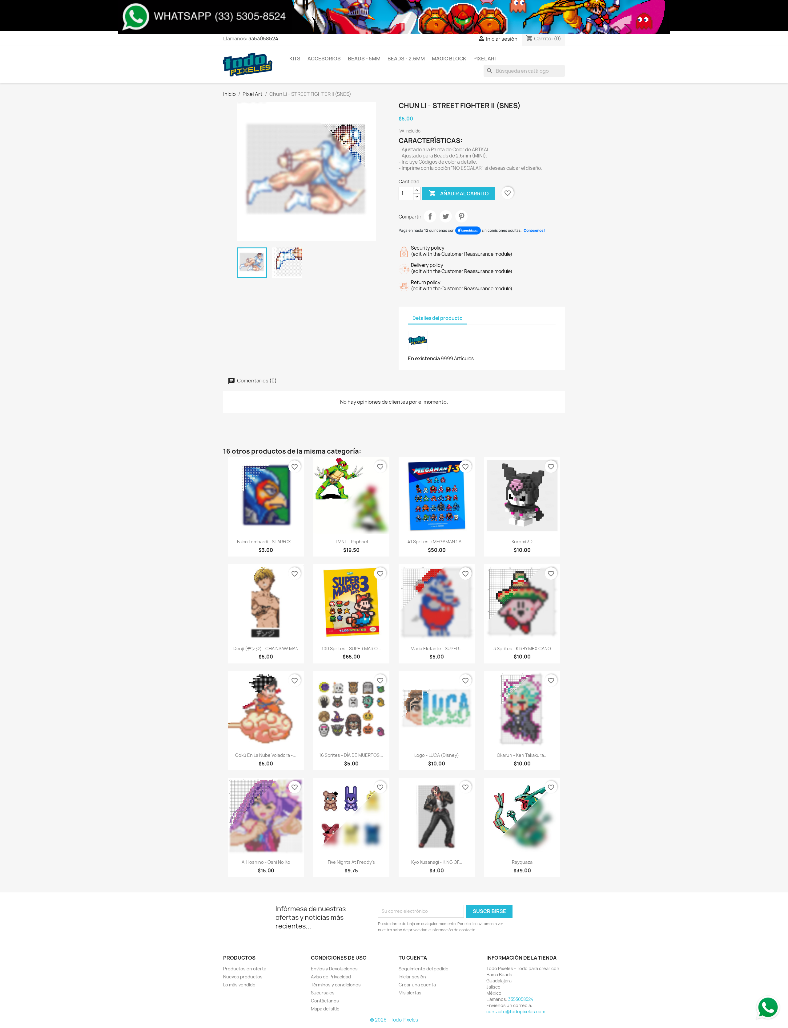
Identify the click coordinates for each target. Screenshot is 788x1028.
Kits (294, 58)
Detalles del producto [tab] (437, 318)
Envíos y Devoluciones (334, 969)
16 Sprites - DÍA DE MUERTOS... (351, 755)
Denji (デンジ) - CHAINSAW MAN (266, 648)
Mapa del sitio (325, 1009)
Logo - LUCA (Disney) (436, 755)
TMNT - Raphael (351, 542)
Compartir (430, 216)
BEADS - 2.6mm (406, 58)
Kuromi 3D (522, 542)
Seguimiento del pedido (423, 969)
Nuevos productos (243, 977)
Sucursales (323, 993)
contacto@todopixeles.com (515, 1011)
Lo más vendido (239, 985)
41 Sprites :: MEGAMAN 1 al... (437, 542)
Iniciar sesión (412, 977)
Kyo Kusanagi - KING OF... (436, 862)
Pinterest (461, 216)
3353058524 (263, 38)
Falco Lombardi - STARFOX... (266, 542)
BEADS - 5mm (364, 58)
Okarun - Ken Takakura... (522, 755)
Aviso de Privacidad (331, 977)
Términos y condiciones (336, 985)
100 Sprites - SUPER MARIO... (351, 648)
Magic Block (449, 58)
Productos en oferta (244, 969)
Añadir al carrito (459, 193)
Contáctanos (325, 1001)
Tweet (446, 216)
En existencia (424, 358)
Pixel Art (485, 58)
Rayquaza (522, 862)
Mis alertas (410, 993)
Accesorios (324, 58)
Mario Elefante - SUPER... (437, 648)
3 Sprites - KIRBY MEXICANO (522, 648)
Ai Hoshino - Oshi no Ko (266, 862)
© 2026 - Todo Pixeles (394, 1020)
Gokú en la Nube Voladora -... (265, 755)
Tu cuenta (413, 957)
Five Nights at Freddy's (351, 862)
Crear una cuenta (417, 985)
